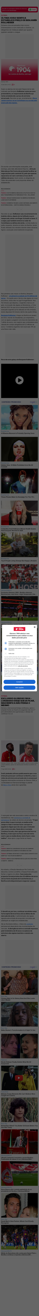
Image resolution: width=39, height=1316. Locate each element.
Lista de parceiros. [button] (23, 666)
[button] (19, 653)
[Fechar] (35, 627)
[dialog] (19, 658)
